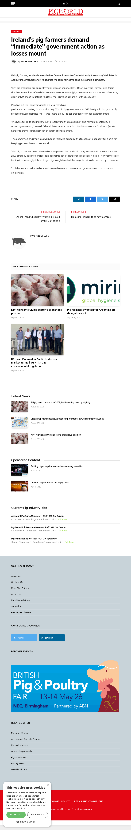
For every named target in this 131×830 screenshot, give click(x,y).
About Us (15, 594)
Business (16, 32)
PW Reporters (29, 61)
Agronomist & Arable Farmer (26, 739)
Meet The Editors (20, 588)
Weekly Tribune (19, 769)
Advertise (16, 576)
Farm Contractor (20, 745)
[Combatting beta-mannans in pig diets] (19, 486)
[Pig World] (65, 12)
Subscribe (16, 606)
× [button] (47, 785)
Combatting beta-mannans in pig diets (50, 482)
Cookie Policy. (18, 808)
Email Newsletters (20, 600)
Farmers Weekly (19, 733)
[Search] (118, 3)
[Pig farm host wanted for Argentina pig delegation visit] (93, 290)
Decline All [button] (37, 814)
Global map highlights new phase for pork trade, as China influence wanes (67, 418)
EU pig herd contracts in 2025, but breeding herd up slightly (60, 402)
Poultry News (17, 763)
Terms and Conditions (88, 801)
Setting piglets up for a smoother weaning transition (57, 466)
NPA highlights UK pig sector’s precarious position (36, 311)
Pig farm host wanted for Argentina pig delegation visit (91, 311)
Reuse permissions (21, 612)
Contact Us (17, 582)
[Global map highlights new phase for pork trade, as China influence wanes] (19, 422)
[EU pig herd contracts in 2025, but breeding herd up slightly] (19, 406)
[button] (27, 822)
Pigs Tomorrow (18, 757)
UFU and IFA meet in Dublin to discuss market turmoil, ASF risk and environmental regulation (34, 363)
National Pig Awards (21, 751)
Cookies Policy (60, 801)
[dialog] (27, 804)
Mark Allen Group (75, 809)
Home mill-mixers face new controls (91, 216)
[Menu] (13, 3)
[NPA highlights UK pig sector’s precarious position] (37, 290)
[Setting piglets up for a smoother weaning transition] (19, 469)
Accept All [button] (16, 814)
